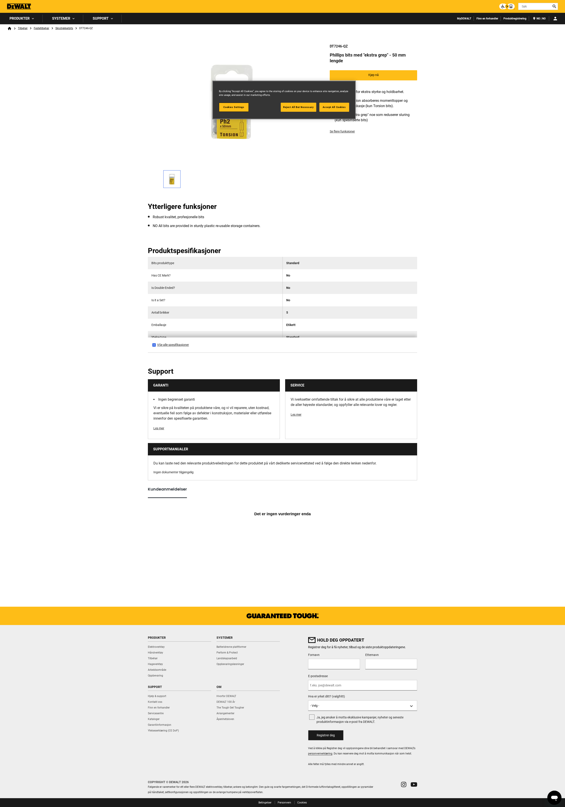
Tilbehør (23, 28)
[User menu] (555, 19)
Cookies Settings (233, 107)
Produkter (19, 18)
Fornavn (314, 655)
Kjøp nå (373, 75)
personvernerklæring (320, 753)
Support (101, 18)
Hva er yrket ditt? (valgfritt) (326, 696)
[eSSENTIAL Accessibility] (507, 6)
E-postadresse (318, 676)
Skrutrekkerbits (64, 28)
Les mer (158, 428)
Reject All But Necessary (298, 107)
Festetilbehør (41, 28)
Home (9, 28)
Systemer (61, 18)
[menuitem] (21, 18)
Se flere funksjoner (342, 131)
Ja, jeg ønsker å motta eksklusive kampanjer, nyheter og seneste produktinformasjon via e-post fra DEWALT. (359, 720)
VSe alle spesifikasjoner (173, 345)
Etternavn (372, 655)
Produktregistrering (514, 18)
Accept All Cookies (334, 107)
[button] (403, 784)
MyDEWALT (464, 18)
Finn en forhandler (487, 18)
